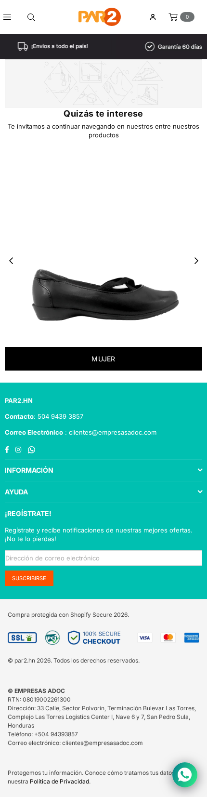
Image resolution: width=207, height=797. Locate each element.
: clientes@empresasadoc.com (109, 432)
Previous (11, 261)
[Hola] (152, 17)
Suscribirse (29, 578)
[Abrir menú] (11, 17)
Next (196, 261)
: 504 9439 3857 (58, 416)
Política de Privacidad (59, 781)
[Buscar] (31, 17)
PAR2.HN (19, 400)
